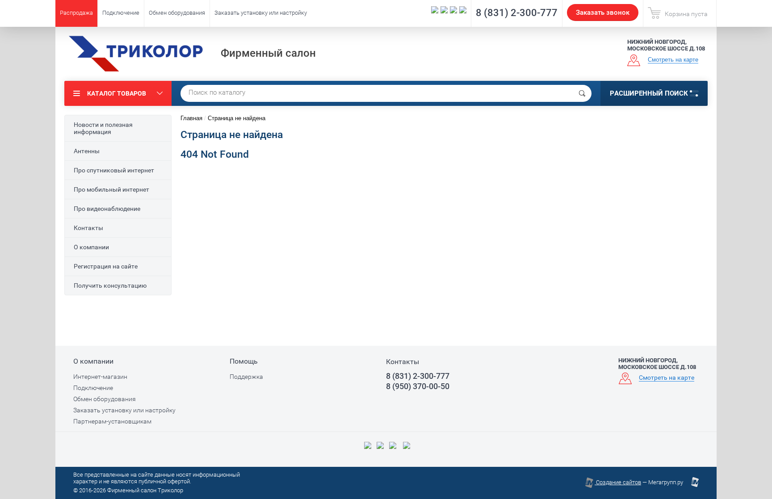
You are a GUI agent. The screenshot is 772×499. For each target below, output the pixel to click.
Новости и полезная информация (103, 128)
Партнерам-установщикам (112, 421)
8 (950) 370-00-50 (417, 386)
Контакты (88, 227)
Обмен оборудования (177, 12)
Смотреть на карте (673, 59)
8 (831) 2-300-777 (517, 12)
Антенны (87, 151)
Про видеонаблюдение (107, 208)
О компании (91, 247)
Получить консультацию (110, 285)
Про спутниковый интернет (114, 170)
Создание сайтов (618, 482)
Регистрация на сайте (106, 266)
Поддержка (246, 376)
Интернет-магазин (100, 376)
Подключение (120, 12)
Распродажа (76, 12)
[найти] (582, 93)
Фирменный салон (268, 53)
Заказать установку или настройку (260, 12)
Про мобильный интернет (111, 189)
